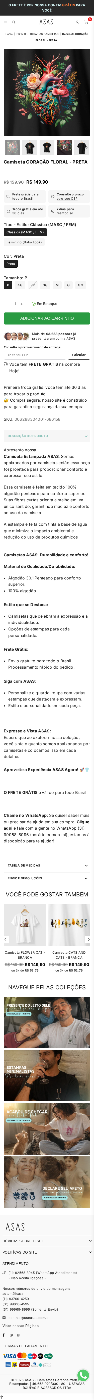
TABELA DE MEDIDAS (24, 865)
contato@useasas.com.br (29, 1318)
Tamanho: (15, 277)
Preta (11, 264)
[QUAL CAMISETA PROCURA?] (14, 22)
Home (9, 33)
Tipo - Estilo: (40, 224)
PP (33, 285)
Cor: (14, 256)
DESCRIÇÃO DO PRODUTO (28, 436)
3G (45, 285)
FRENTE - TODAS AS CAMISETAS (37, 33)
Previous (7, 93)
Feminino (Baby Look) (24, 242)
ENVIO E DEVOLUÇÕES (25, 878)
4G (20, 285)
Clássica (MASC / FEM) (25, 232)
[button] (69, 196)
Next (86, 93)
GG (80, 285)
